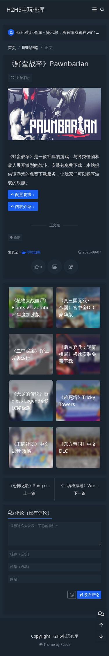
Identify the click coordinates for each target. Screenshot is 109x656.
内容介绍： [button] (24, 206)
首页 (12, 47)
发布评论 (91, 594)
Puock (65, 644)
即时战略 (30, 47)
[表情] (71, 595)
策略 (17, 237)
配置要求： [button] (24, 194)
